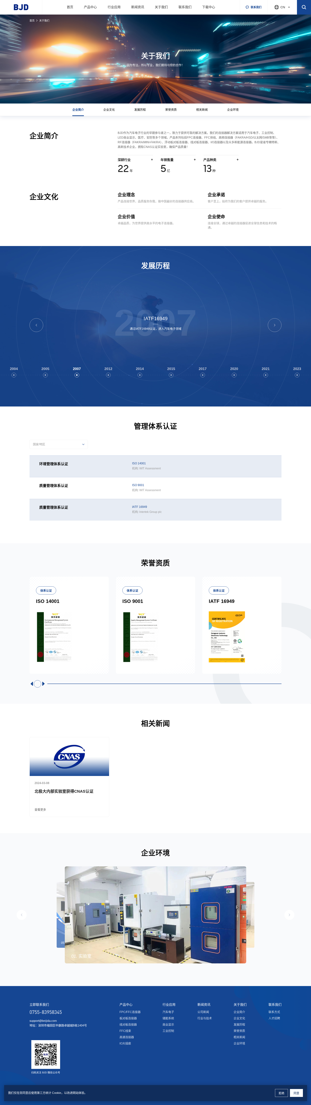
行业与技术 (204, 1018)
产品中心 (90, 7)
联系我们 (185, 7)
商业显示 (168, 1024)
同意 (296, 1093)
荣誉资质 (171, 109)
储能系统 (168, 1018)
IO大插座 (125, 1043)
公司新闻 (203, 1012)
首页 (70, 7)
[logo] (21, 7)
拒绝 (281, 1093)
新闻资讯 (137, 7)
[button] (36, 325)
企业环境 (233, 109)
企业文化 (109, 109)
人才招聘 (274, 1018)
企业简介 (78, 109)
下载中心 (208, 7)
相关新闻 (202, 109)
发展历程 (140, 109)
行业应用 (114, 7)
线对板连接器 (128, 1024)
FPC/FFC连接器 (130, 1012)
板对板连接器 (128, 1018)
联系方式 (274, 1012)
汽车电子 (168, 1012)
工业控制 (168, 1030)
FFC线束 (125, 1030)
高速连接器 (127, 1037)
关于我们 (161, 7)
